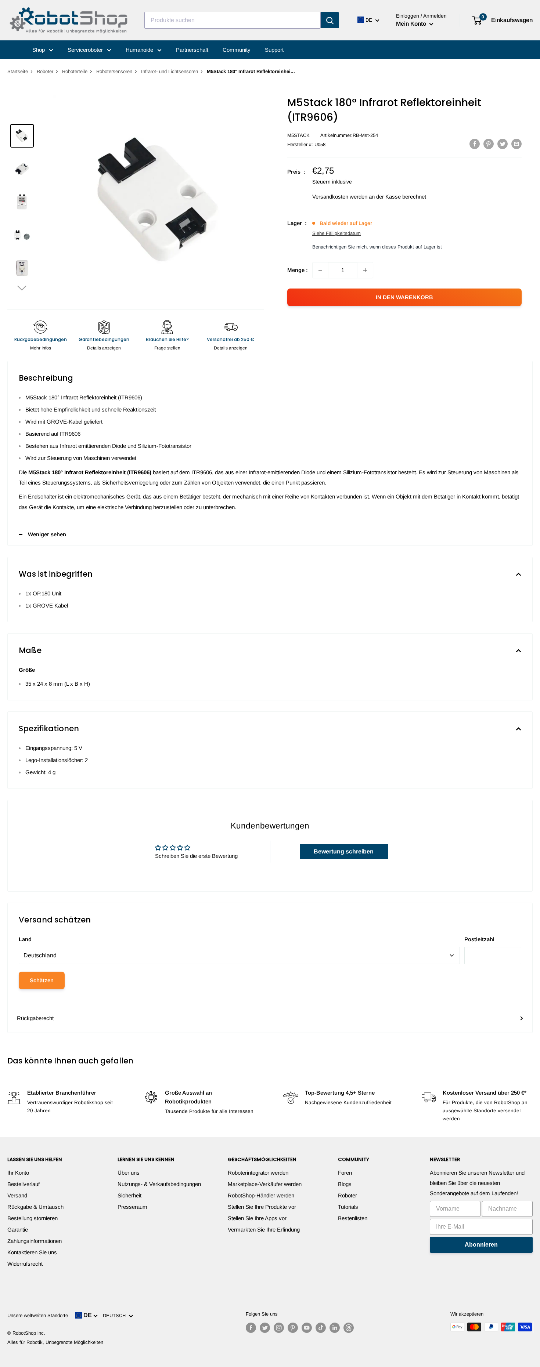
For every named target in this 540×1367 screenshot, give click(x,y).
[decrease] (320, 270)
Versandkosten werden (339, 196)
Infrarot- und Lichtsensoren (169, 71)
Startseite (17, 71)
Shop (39, 50)
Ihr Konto (18, 1173)
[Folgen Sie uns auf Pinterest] (293, 1328)
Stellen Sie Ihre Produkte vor (262, 1207)
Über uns (129, 1173)
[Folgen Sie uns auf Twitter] (265, 1328)
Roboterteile (74, 71)
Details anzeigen (104, 348)
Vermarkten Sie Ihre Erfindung (264, 1229)
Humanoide (140, 50)
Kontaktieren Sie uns (32, 1252)
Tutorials (348, 1207)
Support (274, 50)
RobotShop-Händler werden (261, 1195)
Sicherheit (129, 1195)
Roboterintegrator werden (258, 1173)
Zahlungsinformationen (34, 1241)
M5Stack (298, 135)
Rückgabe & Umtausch (35, 1207)
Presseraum (132, 1207)
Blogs (345, 1184)
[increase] (365, 270)
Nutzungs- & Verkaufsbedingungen (159, 1184)
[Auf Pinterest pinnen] (488, 143)
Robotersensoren (114, 71)
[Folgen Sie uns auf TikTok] (321, 1328)
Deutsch (116, 1315)
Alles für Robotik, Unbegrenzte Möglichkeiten (55, 1342)
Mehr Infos (40, 348)
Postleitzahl (479, 939)
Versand (17, 1195)
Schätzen (42, 980)
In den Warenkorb (404, 297)
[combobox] (232, 20)
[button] (22, 288)
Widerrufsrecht (25, 1264)
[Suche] (330, 20)
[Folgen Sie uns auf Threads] (348, 1328)
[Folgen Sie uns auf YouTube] (307, 1328)
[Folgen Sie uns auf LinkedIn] (335, 1328)
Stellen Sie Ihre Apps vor (257, 1218)
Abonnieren (481, 1244)
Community (237, 50)
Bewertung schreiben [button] (344, 851)
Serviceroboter (86, 50)
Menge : (297, 270)
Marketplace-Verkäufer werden (265, 1184)
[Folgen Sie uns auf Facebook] (251, 1328)
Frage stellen (167, 348)
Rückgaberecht (35, 1018)
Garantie (17, 1229)
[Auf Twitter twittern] (502, 143)
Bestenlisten (352, 1218)
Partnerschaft (192, 50)
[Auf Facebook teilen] (474, 143)
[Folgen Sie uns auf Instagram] (279, 1328)
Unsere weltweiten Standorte (37, 1315)
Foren (345, 1173)
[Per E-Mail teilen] (516, 143)
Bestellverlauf (23, 1184)
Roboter (45, 71)
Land (25, 939)
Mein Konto (412, 24)
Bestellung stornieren (32, 1218)
